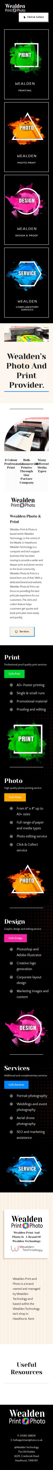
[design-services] (26, 1008)
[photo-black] (26, 861)
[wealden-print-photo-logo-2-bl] (15, 4)
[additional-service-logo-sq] (26, 1148)
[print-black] (26, 720)
